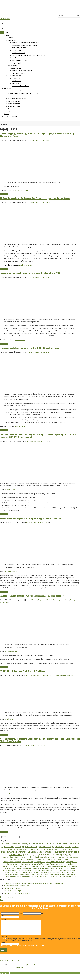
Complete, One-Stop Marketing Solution (25, 45)
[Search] (78, 15)
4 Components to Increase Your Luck (16, 886)
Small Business (36, 857)
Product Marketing (25, 864)
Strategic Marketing (14, 68)
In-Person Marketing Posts (12, 876)
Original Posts (38, 849)
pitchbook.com (10, 719)
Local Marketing (16, 854)
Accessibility (65, 872)
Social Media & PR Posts (27, 874)
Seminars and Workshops (20, 86)
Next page (11, 897)
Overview (11, 37)
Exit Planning (20, 859)
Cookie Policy (20, 967)
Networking (6, 870)
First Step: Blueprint (18, 53)
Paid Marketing (54, 874)
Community (67, 859)
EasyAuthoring (16, 78)
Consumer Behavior (57, 868)
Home (6, 32)
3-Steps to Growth (18, 50)
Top (1, 900)
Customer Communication (66, 857)
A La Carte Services (14, 76)
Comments (4, 919)
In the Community (14, 104)
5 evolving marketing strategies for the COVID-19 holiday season (29, 348)
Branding (18, 868)
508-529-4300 (5, 19)
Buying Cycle (12, 864)
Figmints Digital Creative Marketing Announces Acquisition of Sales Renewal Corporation (33, 883)
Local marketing (17, 83)
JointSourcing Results (19, 48)
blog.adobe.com (20, 426)
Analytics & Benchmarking (67, 874)
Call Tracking (70, 868)
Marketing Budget (59, 866)
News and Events (14, 106)
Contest (72, 872)
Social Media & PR (70, 843)
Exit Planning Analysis (19, 73)
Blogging (67, 854)
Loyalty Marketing (41, 864)
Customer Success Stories (13, 866)
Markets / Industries (56, 876)
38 (6, 897)
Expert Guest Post (11, 872)
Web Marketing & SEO (69, 876)
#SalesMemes (54, 843)
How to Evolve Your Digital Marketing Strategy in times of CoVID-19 (30, 518)
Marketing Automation (41, 866)
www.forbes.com (11, 794)
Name (3, 912)
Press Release (27, 862)
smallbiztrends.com (25, 265)
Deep (27, 849)
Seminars (57, 859)
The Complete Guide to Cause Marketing (17, 893)
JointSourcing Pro (37, 872)
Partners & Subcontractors (17, 99)
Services (7, 35)
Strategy (19, 846)
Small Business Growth (19, 60)
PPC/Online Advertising (55, 862)
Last (42, 913)
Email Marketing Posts (27, 876)
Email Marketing (16, 849)
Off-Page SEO (71, 862)
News (67, 600)
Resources (7, 88)
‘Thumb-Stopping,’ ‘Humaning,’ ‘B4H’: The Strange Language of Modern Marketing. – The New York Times (38, 135)
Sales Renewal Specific (42, 874)
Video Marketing (18, 870)
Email (3, 916)
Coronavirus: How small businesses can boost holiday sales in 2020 (30, 273)
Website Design (46, 846)
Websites (47, 854)
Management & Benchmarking (15, 851)
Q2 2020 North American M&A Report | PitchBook (22, 671)
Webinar (27, 866)
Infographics (68, 864)
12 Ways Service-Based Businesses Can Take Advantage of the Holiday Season (35, 198)
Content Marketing (10, 843)
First (20, 913)
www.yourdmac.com (12, 571)
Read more (4, 194)
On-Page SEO (39, 862)
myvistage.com (10, 490)
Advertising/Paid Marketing (66, 852)
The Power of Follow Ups (12, 891)
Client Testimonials (14, 101)
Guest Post (29, 870)
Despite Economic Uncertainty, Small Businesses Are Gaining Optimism (32, 595)
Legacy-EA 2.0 (45, 140)
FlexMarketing (12, 65)
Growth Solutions (43, 675)
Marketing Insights (33, 854)
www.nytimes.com (21, 190)
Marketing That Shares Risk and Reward (25, 43)
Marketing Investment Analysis (22, 71)
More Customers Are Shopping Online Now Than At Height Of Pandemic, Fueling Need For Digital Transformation (40, 740)
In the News (44, 868)
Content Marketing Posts (42, 876)
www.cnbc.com (20, 340)
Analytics (67, 849)
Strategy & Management (69, 870)
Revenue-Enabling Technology (15, 857)
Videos (10, 109)
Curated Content (34, 140)
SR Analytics (9, 868)
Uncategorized (39, 870)
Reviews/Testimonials (36, 859)
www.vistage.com (11, 651)
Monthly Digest (24, 872)
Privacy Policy (31, 965)
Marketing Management (57, 600)
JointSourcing (12, 40)
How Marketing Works (52, 872)
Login (19, 960)
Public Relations (56, 864)
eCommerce (49, 857)
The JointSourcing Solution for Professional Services (29, 55)
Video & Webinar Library (16, 91)
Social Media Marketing (42, 851)
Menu (2, 32)
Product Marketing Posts (12, 874)
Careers (10, 111)
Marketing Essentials (15, 58)
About (6, 96)
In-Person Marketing (31, 868)
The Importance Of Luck (12, 888)
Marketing (57, 854)
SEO (44, 843)
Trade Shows (72, 866)
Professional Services (12, 862)
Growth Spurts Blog (10, 116)
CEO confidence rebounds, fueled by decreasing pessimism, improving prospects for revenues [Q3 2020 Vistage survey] (38, 436)
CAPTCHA (4, 937)
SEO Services (16, 81)
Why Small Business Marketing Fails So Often (23, 93)
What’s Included (17, 63)
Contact (6, 114)
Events (49, 859)
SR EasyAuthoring (52, 870)
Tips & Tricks (8, 846)
